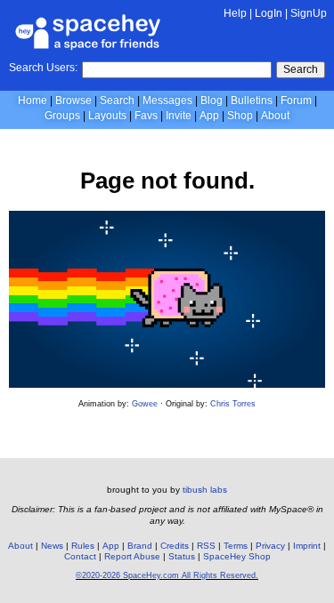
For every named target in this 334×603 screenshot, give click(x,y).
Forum (296, 100)
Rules (82, 546)
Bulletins (252, 100)
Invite (178, 115)
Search (300, 69)
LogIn (268, 13)
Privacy (270, 546)
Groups (62, 115)
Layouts (107, 115)
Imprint (307, 546)
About (275, 115)
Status (181, 556)
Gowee (145, 403)
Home (32, 100)
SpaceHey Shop (237, 556)
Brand (139, 546)
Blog (211, 100)
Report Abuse (132, 556)
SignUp (308, 13)
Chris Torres (233, 403)
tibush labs (205, 489)
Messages (167, 100)
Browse (73, 100)
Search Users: (43, 67)
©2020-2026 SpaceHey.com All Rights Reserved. (167, 575)
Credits (174, 546)
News (52, 546)
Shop (240, 115)
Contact (80, 556)
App (209, 115)
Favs (146, 115)
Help (235, 13)
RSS (206, 546)
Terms (236, 546)
